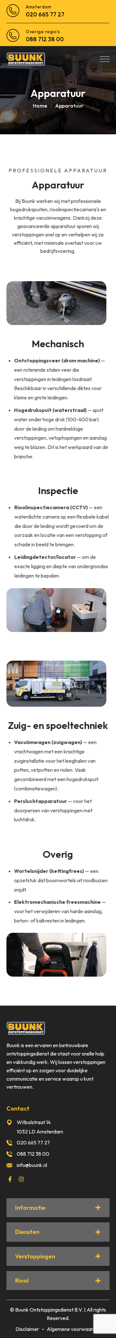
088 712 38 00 (45, 39)
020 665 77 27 (45, 14)
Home (40, 105)
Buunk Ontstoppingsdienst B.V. (49, 1309)
